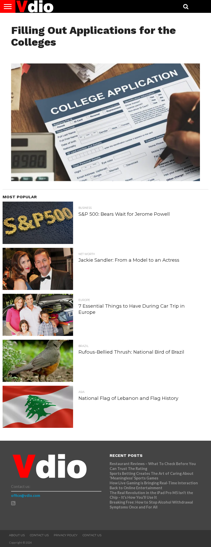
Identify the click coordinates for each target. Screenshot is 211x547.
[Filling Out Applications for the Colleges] (105, 179)
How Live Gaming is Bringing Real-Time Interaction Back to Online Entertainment (154, 485)
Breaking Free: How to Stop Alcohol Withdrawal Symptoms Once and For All (151, 504)
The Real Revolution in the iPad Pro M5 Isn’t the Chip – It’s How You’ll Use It (151, 495)
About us (17, 535)
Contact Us (39, 535)
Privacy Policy (65, 535)
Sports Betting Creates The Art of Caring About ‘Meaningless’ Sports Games (152, 475)
